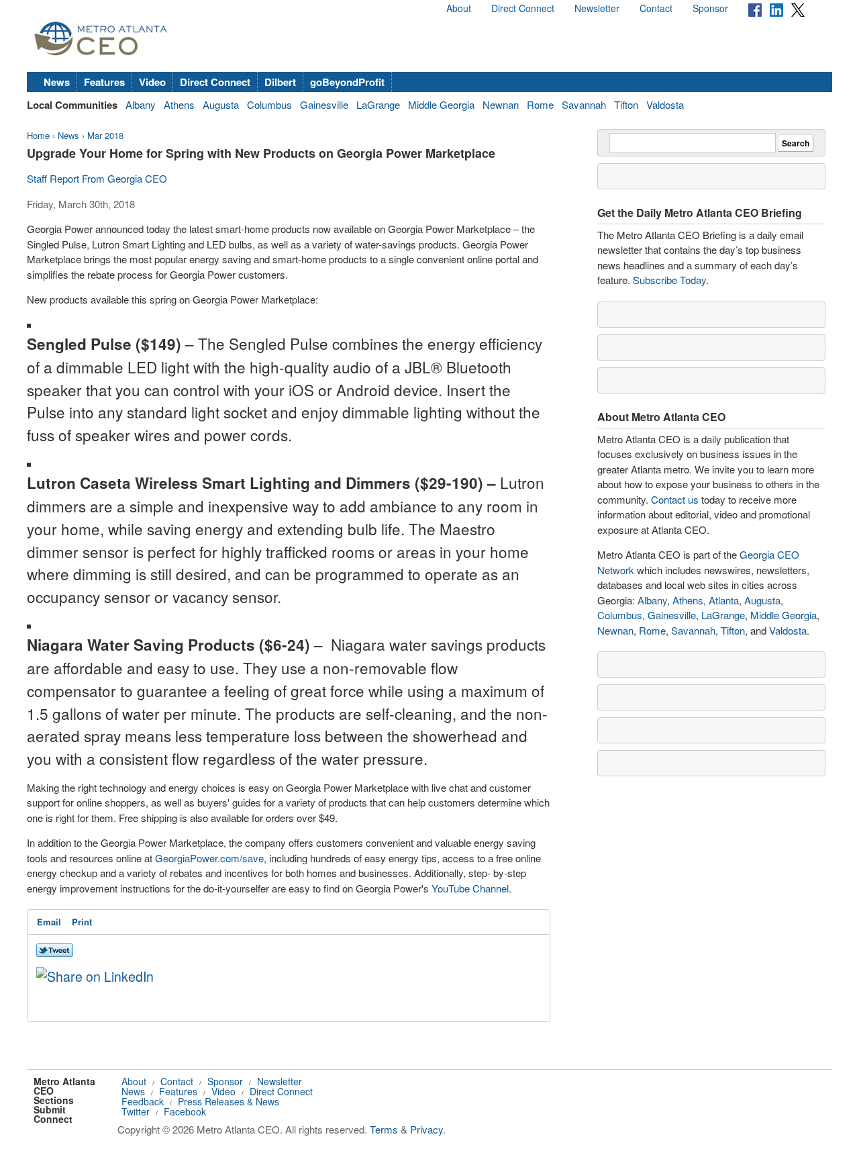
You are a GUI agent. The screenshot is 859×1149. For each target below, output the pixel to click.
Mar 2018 (105, 135)
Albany (140, 104)
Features (104, 82)
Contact (656, 8)
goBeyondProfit (347, 82)
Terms (384, 1129)
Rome (540, 104)
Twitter (135, 1111)
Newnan (501, 104)
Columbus (269, 104)
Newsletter (596, 8)
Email (49, 921)
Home (38, 135)
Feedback (142, 1101)
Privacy (426, 1129)
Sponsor (710, 8)
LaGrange (378, 104)
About (458, 8)
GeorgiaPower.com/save (209, 858)
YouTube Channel (470, 888)
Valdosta (665, 104)
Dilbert (280, 82)
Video (152, 82)
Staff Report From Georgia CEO (97, 178)
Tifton (626, 104)
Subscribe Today (669, 280)
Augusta (221, 104)
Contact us (675, 499)
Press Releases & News (228, 1101)
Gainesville (324, 104)
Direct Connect (522, 8)
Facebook (185, 1111)
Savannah (584, 104)
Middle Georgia (441, 104)
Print (82, 921)
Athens (179, 104)
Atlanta (724, 600)
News (57, 82)
